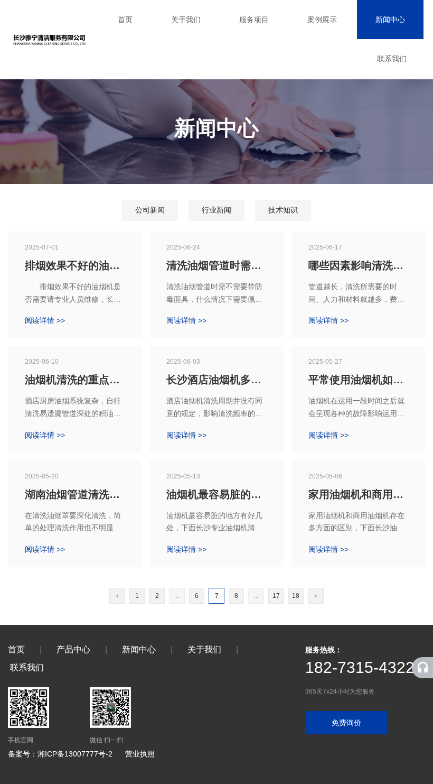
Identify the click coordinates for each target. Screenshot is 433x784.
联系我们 (392, 58)
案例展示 (322, 19)
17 (276, 595)
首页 (125, 19)
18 (295, 595)
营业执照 (140, 754)
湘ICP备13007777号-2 (74, 754)
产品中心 (73, 649)
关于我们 (186, 19)
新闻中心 (390, 19)
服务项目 (254, 19)
